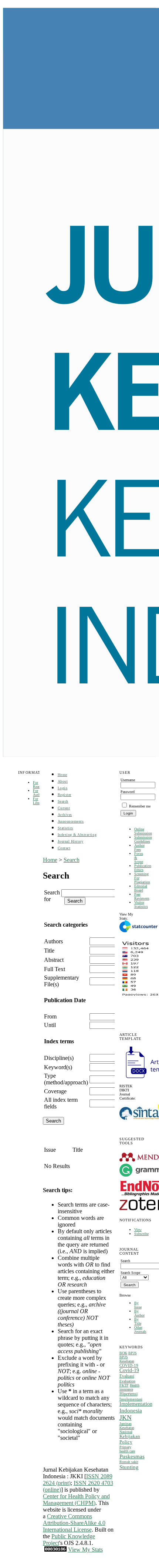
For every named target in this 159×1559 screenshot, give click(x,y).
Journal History (71, 841)
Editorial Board (140, 888)
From (50, 1016)
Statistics (65, 828)
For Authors (39, 793)
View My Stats (85, 1549)
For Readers (38, 784)
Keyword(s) (58, 1067)
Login (63, 788)
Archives (65, 815)
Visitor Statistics (141, 904)
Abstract (54, 960)
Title (49, 950)
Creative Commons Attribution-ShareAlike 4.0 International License (74, 1523)
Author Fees (139, 847)
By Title (137, 1321)
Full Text (54, 969)
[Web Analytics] (55, 1549)
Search (63, 801)
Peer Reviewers (141, 896)
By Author (139, 1313)
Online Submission (143, 831)
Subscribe (141, 1234)
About (63, 781)
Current (64, 808)
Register (64, 795)
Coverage (55, 1091)
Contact (64, 848)
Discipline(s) (59, 1058)
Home (62, 775)
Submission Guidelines (143, 839)
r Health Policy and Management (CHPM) (76, 1499)
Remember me (139, 806)
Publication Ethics (142, 868)
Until (50, 1025)
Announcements (71, 821)
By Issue (138, 1305)
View (138, 1230)
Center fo (54, 1496)
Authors (53, 941)
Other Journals (140, 1329)
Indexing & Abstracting (77, 835)
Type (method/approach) (66, 1079)
